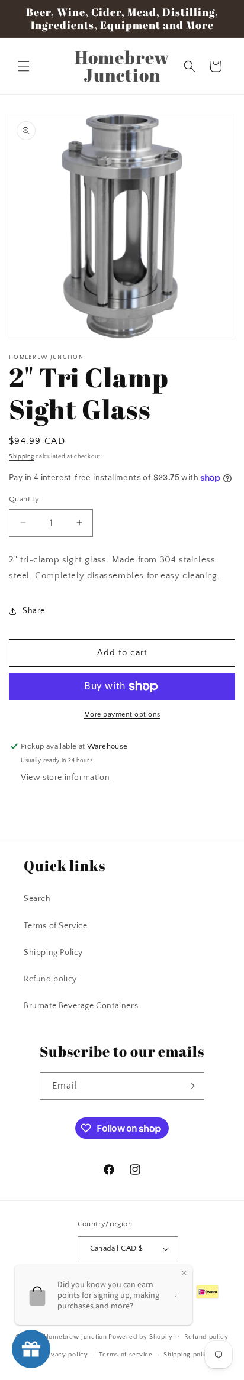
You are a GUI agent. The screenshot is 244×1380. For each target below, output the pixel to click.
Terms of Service (56, 926)
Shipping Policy (53, 952)
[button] (24, 66)
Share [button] (34, 611)
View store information (65, 777)
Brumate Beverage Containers (81, 1005)
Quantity (24, 499)
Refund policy (50, 979)
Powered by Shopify (140, 1336)
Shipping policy (188, 1354)
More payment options (122, 714)
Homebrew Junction (75, 1336)
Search (37, 898)
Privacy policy (65, 1354)
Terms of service (125, 1354)
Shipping (21, 456)
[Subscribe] (191, 1086)
